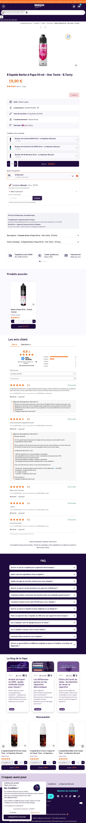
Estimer (37, 198)
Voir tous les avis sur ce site (26, 365)
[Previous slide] (3, 746)
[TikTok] (70, 796)
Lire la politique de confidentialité (13, 805)
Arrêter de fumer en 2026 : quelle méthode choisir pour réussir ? (16, 683)
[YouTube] (74, 796)
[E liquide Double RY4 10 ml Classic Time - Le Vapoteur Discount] (14, 735)
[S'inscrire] (51, 796)
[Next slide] (82, 746)
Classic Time (5, 756)
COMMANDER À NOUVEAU (17, 817)
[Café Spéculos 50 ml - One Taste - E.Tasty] (45, 27)
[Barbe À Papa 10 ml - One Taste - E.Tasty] (40, 27)
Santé (12, 709)
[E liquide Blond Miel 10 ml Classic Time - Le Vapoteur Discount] (71, 735)
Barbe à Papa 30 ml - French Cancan (21, 310)
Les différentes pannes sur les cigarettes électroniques (41, 683)
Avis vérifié (73, 385)
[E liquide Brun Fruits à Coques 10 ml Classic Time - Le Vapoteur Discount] (42, 735)
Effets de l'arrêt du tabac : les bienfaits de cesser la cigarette (68, 683)
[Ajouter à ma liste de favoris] (76, 65)
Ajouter (23, 326)
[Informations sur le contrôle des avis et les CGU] (36, 362)
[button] (79, 6)
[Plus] (34, 321)
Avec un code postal (15, 194)
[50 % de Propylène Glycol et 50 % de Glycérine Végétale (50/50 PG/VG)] (38, 108)
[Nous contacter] (79, 796)
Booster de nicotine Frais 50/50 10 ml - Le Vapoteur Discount (37, 146)
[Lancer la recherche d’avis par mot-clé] (75, 378)
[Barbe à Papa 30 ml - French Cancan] (23, 294)
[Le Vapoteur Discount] (39, 6)
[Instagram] (66, 796)
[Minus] (12, 321)
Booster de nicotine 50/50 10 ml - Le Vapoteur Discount (35, 138)
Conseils (38, 709)
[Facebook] (58, 796)
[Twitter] (62, 796)
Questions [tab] (26, 344)
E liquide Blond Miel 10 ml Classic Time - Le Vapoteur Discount (71, 752)
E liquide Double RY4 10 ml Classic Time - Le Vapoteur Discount (14, 752)
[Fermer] (1, 16)
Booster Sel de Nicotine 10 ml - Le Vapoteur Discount (34, 155)
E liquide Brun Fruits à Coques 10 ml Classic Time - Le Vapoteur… (42, 752)
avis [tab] (14, 344)
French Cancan (15, 315)
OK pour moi (35, 812)
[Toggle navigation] (3, 6)
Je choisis (13, 812)
